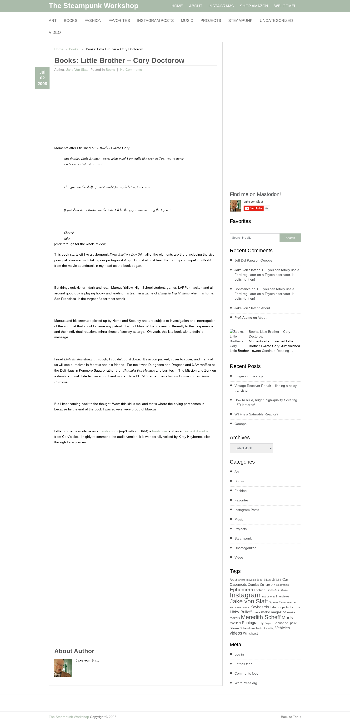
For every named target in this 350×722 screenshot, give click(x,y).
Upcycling (268, 628)
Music (187, 21)
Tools (259, 628)
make (256, 612)
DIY (273, 584)
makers (235, 618)
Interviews (282, 596)
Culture (265, 584)
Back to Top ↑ (291, 717)
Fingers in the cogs (249, 376)
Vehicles (282, 628)
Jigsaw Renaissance (282, 602)
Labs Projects (279, 607)
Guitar (284, 590)
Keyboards (259, 607)
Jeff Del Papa (245, 260)
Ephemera (241, 589)
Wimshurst (250, 633)
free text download (196, 431)
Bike (260, 579)
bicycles (251, 579)
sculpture (291, 623)
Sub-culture (247, 628)
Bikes (267, 579)
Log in (239, 654)
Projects (210, 21)
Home (58, 49)
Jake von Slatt (77, 69)
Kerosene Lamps (240, 607)
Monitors (235, 623)
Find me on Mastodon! (255, 194)
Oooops (266, 260)
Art (53, 21)
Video (55, 32)
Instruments (268, 596)
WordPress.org (246, 683)
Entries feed (244, 664)
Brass (276, 579)
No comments (130, 69)
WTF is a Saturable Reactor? (256, 414)
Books (70, 21)
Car (285, 579)
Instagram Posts (155, 21)
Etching (259, 590)
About (265, 308)
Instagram (245, 595)
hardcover (159, 431)
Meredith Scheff (261, 617)
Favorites (119, 21)
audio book (109, 431)
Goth (277, 590)
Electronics (282, 584)
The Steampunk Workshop (93, 6)
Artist (233, 579)
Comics (253, 584)
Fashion (93, 21)
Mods (287, 617)
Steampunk (240, 21)
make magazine (273, 612)
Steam (234, 628)
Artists (241, 579)
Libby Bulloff (241, 612)
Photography (253, 623)
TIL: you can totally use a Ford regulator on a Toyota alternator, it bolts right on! (267, 274)
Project (269, 623)
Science (279, 623)
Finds (270, 590)
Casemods (238, 584)
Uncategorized (276, 21)
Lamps (295, 607)
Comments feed (247, 673)
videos (236, 633)
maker (292, 612)
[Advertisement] (135, 109)
